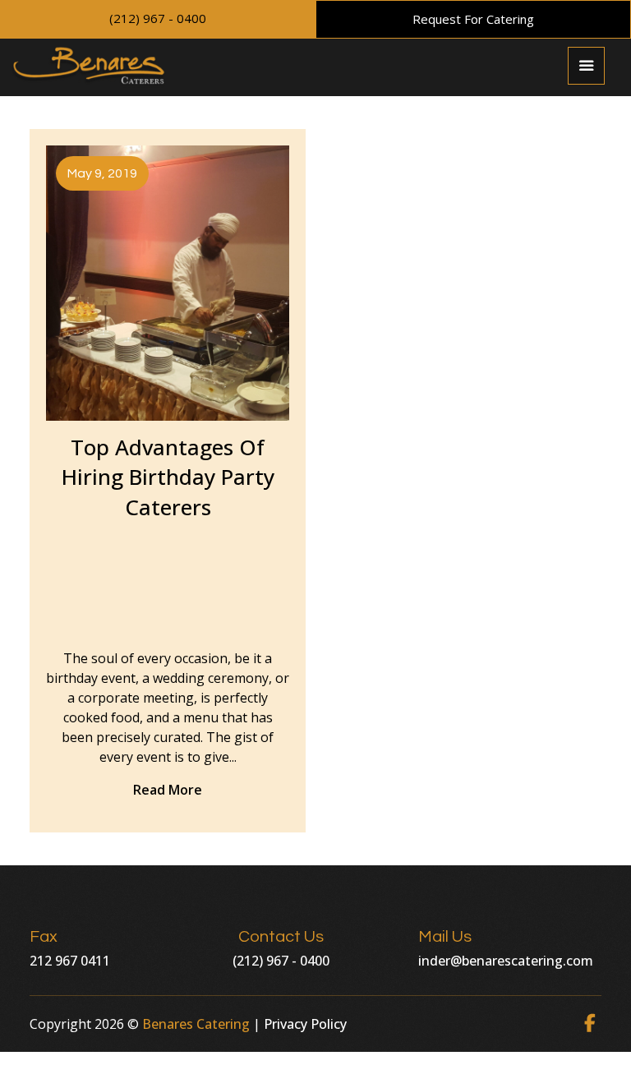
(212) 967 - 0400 (157, 18)
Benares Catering (196, 1024)
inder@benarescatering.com (505, 961)
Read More (167, 790)
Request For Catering (473, 19)
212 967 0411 (70, 961)
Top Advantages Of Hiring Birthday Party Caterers (168, 477)
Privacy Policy (305, 1024)
